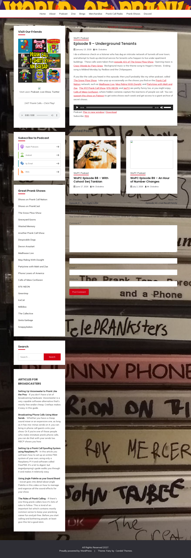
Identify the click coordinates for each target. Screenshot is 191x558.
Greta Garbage (25, 320)
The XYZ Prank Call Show (92, 88)
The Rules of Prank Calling (32, 498)
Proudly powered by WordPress (75, 550)
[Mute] (161, 107)
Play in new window (93, 112)
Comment (75, 223)
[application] (123, 107)
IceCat (21, 300)
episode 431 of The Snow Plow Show (133, 61)
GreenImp (23, 293)
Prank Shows (133, 13)
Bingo (82, 13)
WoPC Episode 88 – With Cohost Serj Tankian (91, 179)
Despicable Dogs (27, 239)
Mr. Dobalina (101, 49)
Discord (147, 13)
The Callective (25, 313)
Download (111, 112)
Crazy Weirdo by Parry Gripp (88, 65)
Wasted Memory (26, 226)
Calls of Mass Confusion (86, 91)
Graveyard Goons (27, 219)
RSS (87, 116)
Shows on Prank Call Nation (32, 199)
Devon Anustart (26, 246)
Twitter (55, 91)
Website (73, 279)
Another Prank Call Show (31, 233)
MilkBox (22, 306)
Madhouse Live (107, 84)
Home (43, 13)
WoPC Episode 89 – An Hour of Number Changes (150, 179)
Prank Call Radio (114, 13)
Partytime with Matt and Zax (33, 266)
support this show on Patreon (89, 95)
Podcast (63, 13)
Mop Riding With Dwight (128, 84)
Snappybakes (25, 326)
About (52, 13)
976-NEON (112, 88)
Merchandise (95, 13)
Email (73, 267)
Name (73, 256)
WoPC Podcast (81, 38)
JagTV (126, 88)
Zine (73, 13)
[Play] (77, 107)
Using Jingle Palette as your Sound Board (39, 478)
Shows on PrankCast (29, 206)
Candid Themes (124, 550)
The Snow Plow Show (85, 80)
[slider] (168, 107)
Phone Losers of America (31, 273)
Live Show (45, 91)
